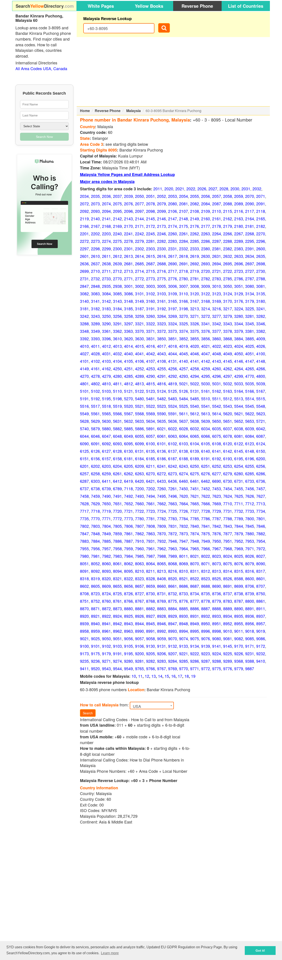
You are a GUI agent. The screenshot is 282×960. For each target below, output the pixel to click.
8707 (260, 586)
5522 (150, 406)
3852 (183, 338)
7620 (183, 496)
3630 (139, 338)
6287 (84, 481)
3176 (238, 301)
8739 (249, 593)
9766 (150, 668)
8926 (139, 616)
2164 (249, 218)
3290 (106, 323)
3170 (227, 301)
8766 (128, 601)
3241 (260, 308)
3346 (260, 323)
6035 (216, 428)
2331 (172, 248)
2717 (172, 271)
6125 (84, 451)
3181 (84, 308)
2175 (183, 226)
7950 (216, 541)
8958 (84, 631)
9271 (106, 661)
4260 (216, 368)
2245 (150, 233)
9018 (249, 631)
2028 (223, 188)
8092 (95, 571)
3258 (128, 316)
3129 (238, 293)
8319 (95, 578)
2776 (172, 278)
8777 (194, 601)
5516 (84, 406)
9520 (95, 668)
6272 (161, 473)
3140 (84, 301)
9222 (194, 653)
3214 (205, 308)
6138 (183, 451)
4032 (117, 353)
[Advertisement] (173, 72)
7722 (139, 511)
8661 (172, 586)
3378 (227, 331)
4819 (172, 383)
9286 (194, 661)
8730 (150, 593)
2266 (227, 233)
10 (134, 676)
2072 (84, 203)
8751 (84, 601)
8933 (216, 616)
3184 (117, 308)
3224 (238, 308)
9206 (161, 653)
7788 (227, 518)
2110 (216, 211)
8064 (150, 563)
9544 (117, 668)
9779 (238, 668)
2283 (172, 241)
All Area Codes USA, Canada (41, 68)
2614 (139, 256)
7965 (194, 548)
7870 (161, 533)
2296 (260, 241)
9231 (249, 653)
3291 (117, 323)
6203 (106, 466)
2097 (139, 211)
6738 (95, 488)
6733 (249, 481)
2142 (117, 218)
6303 (95, 481)
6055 (139, 436)
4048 (216, 353)
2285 (194, 241)
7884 (95, 541)
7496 (172, 496)
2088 (227, 203)
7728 (205, 511)
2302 (139, 248)
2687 (150, 263)
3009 (205, 286)
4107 (150, 361)
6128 (117, 451)
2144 (139, 218)
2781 (194, 278)
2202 (95, 233)
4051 (249, 353)
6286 (260, 473)
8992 (161, 631)
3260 (150, 316)
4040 (128, 353)
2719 (194, 271)
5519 (117, 406)
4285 (128, 376)
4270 (84, 376)
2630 (205, 256)
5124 (161, 391)
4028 (95, 353)
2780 (183, 278)
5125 (172, 391)
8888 (216, 608)
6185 (150, 458)
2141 (106, 218)
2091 (260, 203)
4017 (161, 346)
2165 (260, 218)
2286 (205, 241)
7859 (117, 533)
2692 (194, 263)
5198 (117, 398)
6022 (172, 428)
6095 (128, 443)
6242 (172, 466)
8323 (139, 578)
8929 (172, 616)
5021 (183, 383)
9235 (84, 661)
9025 (95, 638)
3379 (238, 331)
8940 (95, 623)
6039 (249, 428)
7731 (227, 511)
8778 (205, 601)
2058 (227, 196)
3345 (249, 323)
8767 (139, 601)
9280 (128, 661)
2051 (150, 196)
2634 (249, 256)
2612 (117, 256)
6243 (183, 466)
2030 (234, 188)
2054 (183, 196)
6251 (205, 466)
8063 (139, 563)
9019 (260, 631)
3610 (117, 338)
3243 (95, 316)
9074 (183, 638)
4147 (249, 361)
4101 (84, 361)
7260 (161, 488)
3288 (84, 323)
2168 (106, 226)
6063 (172, 436)
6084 (249, 436)
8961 (106, 631)
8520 (172, 578)
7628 (84, 503)
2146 (161, 218)
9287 (205, 661)
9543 (106, 668)
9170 (238, 646)
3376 (205, 331)
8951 (216, 623)
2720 (205, 271)
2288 (227, 241)
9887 (249, 668)
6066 (205, 436)
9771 (194, 668)
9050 (106, 638)
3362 (117, 331)
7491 (117, 496)
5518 (106, 406)
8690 (216, 586)
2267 (238, 233)
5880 (106, 428)
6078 (227, 436)
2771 (128, 278)
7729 (216, 511)
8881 (139, 608)
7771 (106, 518)
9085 (249, 638)
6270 (150, 473)
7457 (260, 488)
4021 (205, 346)
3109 (172, 293)
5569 (150, 413)
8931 (194, 616)
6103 (183, 443)
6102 (172, 443)
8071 (205, 563)
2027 (212, 188)
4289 (139, 376)
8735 (205, 593)
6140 (205, 451)
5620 (227, 413)
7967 (216, 548)
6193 (227, 458)
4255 (161, 368)
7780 (139, 518)
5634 (150, 421)
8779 (216, 601)
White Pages (101, 6)
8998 (216, 631)
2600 (260, 248)
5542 (216, 406)
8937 (260, 616)
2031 (245, 188)
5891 (150, 428)
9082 (238, 638)
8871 (95, 608)
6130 (128, 451)
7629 (95, 503)
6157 (106, 458)
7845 (249, 526)
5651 (227, 421)
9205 (150, 653)
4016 (150, 346)
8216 (172, 571)
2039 (128, 196)
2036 (106, 196)
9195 (128, 653)
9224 (216, 653)
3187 (139, 308)
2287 (216, 241)
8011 (183, 556)
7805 (117, 526)
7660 (139, 503)
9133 (183, 646)
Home (85, 110)
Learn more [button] (110, 953)
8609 (106, 586)
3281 (249, 316)
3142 (106, 301)
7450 (183, 488)
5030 (205, 383)
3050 (227, 286)
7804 (106, 526)
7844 (238, 526)
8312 (205, 571)
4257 (183, 368)
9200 (139, 653)
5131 (194, 391)
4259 (205, 368)
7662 (161, 503)
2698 (260, 263)
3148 (128, 301)
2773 (150, 278)
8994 (183, 631)
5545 (249, 406)
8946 (161, 623)
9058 (150, 638)
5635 (161, 421)
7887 (128, 541)
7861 (128, 533)
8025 (238, 556)
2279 (139, 241)
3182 (95, 308)
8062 (128, 563)
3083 (95, 293)
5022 (194, 383)
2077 (139, 203)
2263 (205, 233)
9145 (227, 646)
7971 (249, 548)
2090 (249, 203)
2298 (95, 248)
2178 (216, 226)
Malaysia (133, 110)
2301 (128, 248)
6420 (139, 481)
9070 (172, 638)
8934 (227, 616)
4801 (84, 383)
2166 (84, 226)
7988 (161, 556)
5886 (139, 428)
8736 (216, 593)
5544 (238, 406)
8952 (227, 623)
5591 (172, 413)
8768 (150, 601)
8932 (205, 616)
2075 (117, 203)
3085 (117, 293)
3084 (106, 293)
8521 (183, 578)
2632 (227, 256)
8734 (194, 593)
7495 (161, 496)
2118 (260, 211)
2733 (106, 278)
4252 (139, 368)
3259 (139, 316)
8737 (227, 593)
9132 (172, 646)
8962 (117, 631)
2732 (95, 278)
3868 (227, 338)
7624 (227, 496)
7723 (150, 511)
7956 (95, 548)
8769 (161, 601)
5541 (205, 406)
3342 (216, 323)
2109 (205, 211)
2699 (84, 271)
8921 (95, 616)
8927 (150, 616)
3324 (172, 323)
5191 (84, 398)
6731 (238, 481)
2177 (205, 226)
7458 (84, 496)
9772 (205, 668)
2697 (249, 263)
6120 (227, 443)
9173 (84, 653)
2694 (216, 263)
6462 (205, 481)
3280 (238, 316)
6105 (205, 443)
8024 (227, 556)
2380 (205, 248)
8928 (161, 616)
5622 (249, 413)
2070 (249, 196)
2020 (168, 188)
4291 (161, 376)
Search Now (44, 136)
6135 (150, 451)
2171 (139, 226)
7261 (172, 488)
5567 (128, 413)
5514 (249, 398)
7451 (194, 488)
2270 (260, 233)
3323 (161, 323)
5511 (216, 398)
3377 (216, 331)
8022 (205, 556)
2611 (106, 256)
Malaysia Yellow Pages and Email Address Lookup (127, 174)
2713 (128, 271)
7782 (161, 518)
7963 (172, 548)
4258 (194, 368)
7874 (194, 533)
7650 (106, 503)
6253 (227, 466)
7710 (227, 503)
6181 (128, 458)
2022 (190, 188)
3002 (139, 286)
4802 (95, 383)
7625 (238, 496)
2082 (194, 203)
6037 (227, 428)
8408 (161, 578)
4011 (95, 346)
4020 (194, 346)
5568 (139, 413)
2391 (249, 248)
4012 (106, 346)
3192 (161, 308)
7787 (216, 518)
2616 (161, 256)
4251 (128, 368)
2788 (260, 278)
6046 (95, 436)
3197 (172, 308)
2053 (172, 196)
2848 (95, 286)
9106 (139, 646)
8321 (117, 578)
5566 (117, 413)
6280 (238, 473)
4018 (172, 346)
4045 (183, 353)
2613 (128, 256)
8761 (117, 601)
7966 (205, 548)
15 (167, 676)
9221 (183, 653)
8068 (172, 563)
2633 (238, 256)
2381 (216, 248)
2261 (183, 233)
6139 (194, 451)
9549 (128, 668)
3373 (172, 331)
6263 (139, 473)
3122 (205, 293)
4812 (128, 383)
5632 (128, 421)
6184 (139, 458)
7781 (150, 518)
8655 (117, 586)
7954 (260, 541)
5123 (150, 391)
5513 (238, 398)
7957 (106, 548)
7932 (161, 541)
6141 (216, 451)
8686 (183, 586)
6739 (106, 488)
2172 (150, 226)
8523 (205, 578)
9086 (260, 638)
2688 (161, 263)
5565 (106, 413)
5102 (95, 391)
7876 (216, 533)
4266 (260, 368)
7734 (260, 511)
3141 (95, 301)
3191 (150, 308)
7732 (238, 511)
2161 (216, 218)
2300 (117, 248)
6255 (249, 466)
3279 (227, 316)
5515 (260, 398)
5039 (260, 383)
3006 (172, 286)
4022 (216, 346)
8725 (117, 593)
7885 (106, 541)
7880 (249, 533)
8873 (117, 608)
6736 (260, 481)
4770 (249, 376)
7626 (249, 496)
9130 (150, 646)
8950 (205, 623)
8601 (260, 578)
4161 (95, 368)
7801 (260, 518)
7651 (117, 503)
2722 (227, 271)
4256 (172, 368)
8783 (227, 601)
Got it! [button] (260, 950)
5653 (249, 421)
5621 (238, 413)
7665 (194, 503)
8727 (139, 593)
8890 (238, 608)
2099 (161, 211)
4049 (227, 353)
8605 (95, 586)
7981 (95, 556)
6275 (194, 473)
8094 (117, 571)
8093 (106, 571)
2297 (84, 248)
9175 (95, 653)
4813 (139, 383)
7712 (249, 503)
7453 (216, 488)
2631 (216, 256)
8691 (227, 586)
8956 (249, 623)
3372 (161, 331)
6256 (260, 466)
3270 (183, 316)
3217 (227, 308)
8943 (128, 623)
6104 (194, 443)
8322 (128, 578)
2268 (249, 233)
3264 (161, 316)
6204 (117, 466)
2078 (150, 203)
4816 (161, 383)
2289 (238, 241)
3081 (260, 286)
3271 (194, 316)
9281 (139, 661)
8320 (106, 578)
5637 (183, 421)
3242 (84, 316)
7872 (172, 533)
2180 (238, 226)
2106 (172, 211)
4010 (84, 346)
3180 (260, 301)
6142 (227, 451)
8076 (238, 563)
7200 (139, 488)
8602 (84, 586)
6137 (172, 451)
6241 (161, 466)
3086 (128, 293)
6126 (95, 451)
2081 (183, 203)
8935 (238, 616)
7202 (150, 488)
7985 (139, 556)
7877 (227, 533)
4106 (139, 361)
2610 (95, 256)
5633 (139, 421)
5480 (139, 398)
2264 (216, 233)
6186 (161, 458)
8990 (139, 631)
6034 (205, 428)
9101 (95, 646)
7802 (84, 526)
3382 (260, 331)
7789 (238, 518)
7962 (161, 548)
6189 (194, 458)
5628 (84, 421)
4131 (172, 361)
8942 (117, 623)
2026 (201, 188)
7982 (106, 556)
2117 (249, 211)
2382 (227, 248)
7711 (238, 503)
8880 (128, 608)
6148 (249, 451)
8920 (84, 616)
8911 (260, 608)
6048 (117, 436)
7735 (84, 518)
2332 (183, 248)
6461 (194, 481)
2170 (128, 226)
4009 (260, 338)
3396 (106, 338)
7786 (205, 518)
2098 (150, 211)
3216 (216, 308)
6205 (128, 466)
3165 (172, 301)
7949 (205, 541)
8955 (238, 623)
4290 (150, 376)
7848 (95, 533)
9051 (117, 638)
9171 (249, 646)
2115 (227, 211)
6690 (216, 481)
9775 (216, 668)
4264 (238, 368)
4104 (117, 361)
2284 (183, 241)
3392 (84, 338)
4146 (238, 361)
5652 (238, 421)
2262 (194, 233)
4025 (249, 346)
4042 (150, 353)
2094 (106, 211)
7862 (139, 533)
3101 (139, 293)
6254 (238, 466)
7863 (150, 533)
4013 (117, 346)
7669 (216, 503)
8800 (249, 601)
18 (186, 676)
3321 (139, 323)
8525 (216, 578)
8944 (139, 623)
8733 (183, 593)
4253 (150, 368)
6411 (106, 481)
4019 (183, 346)
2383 (238, 248)
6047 (106, 436)
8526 (227, 578)
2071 (260, 196)
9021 (84, 638)
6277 (216, 473)
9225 (227, 653)
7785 (194, 518)
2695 (227, 263)
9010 (227, 631)
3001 (128, 286)
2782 (205, 278)
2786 (238, 278)
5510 (205, 398)
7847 (84, 533)
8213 (161, 571)
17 (180, 676)
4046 (194, 353)
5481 (150, 398)
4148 (260, 361)
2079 (161, 203)
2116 (238, 211)
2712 (117, 271)
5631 (117, 421)
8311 (194, 571)
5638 (194, 421)
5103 (106, 391)
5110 (117, 391)
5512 (227, 398)
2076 (128, 203)
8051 (84, 563)
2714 (139, 271)
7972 (260, 548)
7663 (172, 503)
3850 (161, 338)
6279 (227, 473)
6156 (95, 458)
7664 (183, 503)
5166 (249, 391)
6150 (260, 451)
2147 (172, 218)
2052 (161, 196)
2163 (238, 218)
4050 (238, 353)
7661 (150, 503)
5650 (216, 421)
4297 (227, 376)
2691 (183, 263)
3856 (205, 338)
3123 (216, 293)
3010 (216, 286)
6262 (128, 473)
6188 (183, 458)
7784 (183, 518)
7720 (117, 511)
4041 (139, 353)
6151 (84, 458)
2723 (238, 271)
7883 (84, 541)
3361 (106, 331)
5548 (260, 406)
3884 (238, 338)
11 (140, 676)
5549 (84, 413)
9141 (216, 646)
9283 (161, 661)
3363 (128, 331)
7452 (205, 488)
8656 (128, 586)
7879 (238, 533)
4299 (238, 376)
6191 (205, 458)
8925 (128, 616)
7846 (260, 526)
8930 (183, 616)
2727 (249, 271)
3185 (128, 308)
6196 (249, 458)
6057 (150, 436)
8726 (128, 593)
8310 (183, 571)
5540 (194, 406)
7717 (84, 511)
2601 (84, 256)
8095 (128, 571)
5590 (161, 413)
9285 (183, 661)
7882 (260, 533)
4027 (84, 353)
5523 (161, 406)
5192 (95, 398)
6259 (106, 473)
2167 (95, 226)
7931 (150, 541)
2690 (172, 263)
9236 (95, 661)
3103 (161, 293)
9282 (150, 661)
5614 (216, 413)
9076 (205, 638)
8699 (238, 586)
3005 (161, 286)
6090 (84, 443)
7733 (249, 511)
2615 (150, 256)
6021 (161, 428)
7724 (161, 511)
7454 (227, 488)
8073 (216, 563)
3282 (260, 316)
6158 (117, 458)
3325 (183, 323)
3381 (249, 331)
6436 (172, 481)
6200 (260, 458)
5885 (128, 428)
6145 (238, 451)
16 (173, 676)
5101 (84, 391)
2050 (139, 196)
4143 (216, 361)
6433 (161, 481)
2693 (205, 263)
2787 (249, 278)
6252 (216, 466)
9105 (128, 646)
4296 (216, 376)
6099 (139, 443)
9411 (84, 668)
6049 (128, 436)
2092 (84, 211)
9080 (216, 638)
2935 (106, 286)
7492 (128, 496)
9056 (128, 638)
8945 (150, 623)
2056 (205, 196)
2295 (249, 241)
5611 (183, 413)
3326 (194, 323)
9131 (161, 646)
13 (153, 676)
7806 (128, 526)
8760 (106, 601)
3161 (161, 301)
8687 (194, 586)
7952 (238, 541)
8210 (139, 571)
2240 (117, 233)
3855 (194, 338)
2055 (194, 196)
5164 (238, 391)
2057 (216, 196)
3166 (183, 301)
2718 (183, 271)
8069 (183, 563)
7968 (227, 548)
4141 (194, 361)
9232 (260, 653)
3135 (260, 293)
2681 (128, 263)
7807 (139, 526)
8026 (249, 556)
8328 (150, 578)
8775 (172, 601)
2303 (150, 248)
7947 (183, 541)
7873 (183, 533)
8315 (238, 571)
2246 (161, 233)
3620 (128, 338)
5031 (216, 383)
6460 (183, 481)
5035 (249, 383)
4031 (106, 353)
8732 (172, 593)
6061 (161, 436)
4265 (249, 368)
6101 (161, 443)
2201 (84, 233)
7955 (84, 548)
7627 (260, 496)
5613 (205, 413)
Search (88, 713)
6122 (238, 443)
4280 (117, 376)
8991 (150, 631)
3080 (249, 286)
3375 (194, 331)
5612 (194, 413)
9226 (238, 653)
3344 (238, 323)
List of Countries (245, 6)
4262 (227, 368)
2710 (95, 271)
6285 (249, 473)
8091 (84, 571)
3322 (150, 323)
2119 (84, 218)
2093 (95, 211)
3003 (150, 286)
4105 (128, 361)
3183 (106, 308)
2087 (216, 203)
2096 (128, 211)
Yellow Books (149, 6)
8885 (183, 608)
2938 (117, 286)
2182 (260, 226)
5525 (183, 406)
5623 (260, 413)
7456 (249, 488)
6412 (117, 481)
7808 (150, 526)
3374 (183, 331)
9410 (260, 661)
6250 (194, 466)
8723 (95, 593)
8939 (84, 623)
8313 (216, 571)
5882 (117, 428)
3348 (84, 331)
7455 (238, 488)
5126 (183, 391)
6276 (205, 473)
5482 (161, 398)
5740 (84, 428)
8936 (249, 616)
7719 (106, 511)
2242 (139, 233)
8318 (84, 578)
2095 (117, 211)
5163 (227, 391)
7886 (117, 541)
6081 (238, 436)
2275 (117, 241)
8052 (95, 563)
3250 (106, 316)
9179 (106, 653)
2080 (172, 203)
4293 (183, 376)
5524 (172, 406)
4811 (117, 383)
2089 (238, 203)
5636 (172, 421)
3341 (205, 323)
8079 (249, 563)
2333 (194, 248)
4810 (106, 383)
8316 (249, 571)
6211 (150, 466)
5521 (139, 406)
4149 (84, 368)
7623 (216, 496)
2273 (95, 241)
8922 (106, 616)
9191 (117, 653)
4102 (95, 361)
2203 (106, 233)
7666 (205, 503)
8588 (238, 578)
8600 (249, 578)
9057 (139, 638)
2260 (172, 233)
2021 (179, 188)
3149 (139, 301)
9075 (194, 638)
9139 (205, 646)
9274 (117, 661)
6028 (183, 428)
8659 (150, 586)
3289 (95, 323)
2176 (194, 226)
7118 (128, 488)
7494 (150, 496)
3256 (117, 316)
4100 (260, 353)
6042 (260, 428)
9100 (84, 646)
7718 (95, 511)
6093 (117, 443)
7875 (205, 533)
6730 (227, 481)
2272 (84, 241)
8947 (172, 623)
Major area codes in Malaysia (107, 181)
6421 (150, 481)
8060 (106, 563)
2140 (95, 218)
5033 (238, 383)
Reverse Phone (197, 6)
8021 (194, 556)
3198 (183, 308)
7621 (194, 496)
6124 (260, 443)
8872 (106, 608)
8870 (84, 608)
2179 (227, 226)
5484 (183, 398)
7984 (128, 556)
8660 (161, 586)
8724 (106, 593)
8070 (194, 563)
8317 (260, 571)
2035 (95, 196)
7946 (172, 541)
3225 (249, 308)
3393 (95, 338)
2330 (161, 248)
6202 (95, 466)
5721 (260, 421)
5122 (139, 391)
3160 (150, 301)
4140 (183, 361)
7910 (139, 541)
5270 (128, 398)
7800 (249, 518)
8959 (95, 631)
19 (193, 676)
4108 (161, 361)
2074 (106, 203)
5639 (205, 421)
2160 (205, 218)
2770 (117, 278)
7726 (183, 511)
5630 (106, 421)
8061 (117, 563)
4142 (205, 361)
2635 (260, 256)
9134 (194, 646)
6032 (194, 428)
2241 (128, 233)
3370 (139, 331)
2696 (238, 263)
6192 (216, 458)
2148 (183, 218)
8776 (183, 601)
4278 (95, 376)
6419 (128, 481)
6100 (150, 443)
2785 (227, 278)
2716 (161, 271)
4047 (205, 353)
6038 (238, 428)
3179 (249, 301)
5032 (227, 383)
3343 (227, 323)
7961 (150, 548)
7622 (205, 496)
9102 (106, 646)
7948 (194, 541)
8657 (139, 586)
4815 (150, 383)
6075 (216, 436)
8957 (260, 623)
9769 (172, 668)
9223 (205, 653)
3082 (84, 293)
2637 (95, 263)
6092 (106, 443)
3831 (150, 338)
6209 (139, 466)
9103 (117, 646)
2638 (106, 263)
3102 (150, 293)
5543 (227, 406)
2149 (194, 218)
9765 (139, 668)
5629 (95, 421)
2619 (194, 256)
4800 (260, 376)
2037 (117, 196)
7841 (205, 526)
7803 (95, 526)
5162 (216, 391)
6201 (84, 466)
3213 (194, 308)
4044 (172, 353)
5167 (260, 391)
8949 (194, 623)
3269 (172, 316)
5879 (95, 428)
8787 (238, 601)
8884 (172, 608)
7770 (95, 518)
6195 (238, 458)
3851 (172, 338)
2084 (205, 203)
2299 (106, 248)
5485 (194, 398)
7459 (95, 496)
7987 (150, 556)
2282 (161, 241)
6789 (117, 488)
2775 (161, 278)
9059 (161, 638)
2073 (95, 203)
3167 (194, 301)
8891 (249, 608)
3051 (238, 286)
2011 (157, 188)
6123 (249, 443)
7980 (84, 556)
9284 (172, 661)
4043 (161, 353)
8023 (216, 556)
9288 (216, 661)
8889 (227, 608)
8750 (260, 593)
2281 (150, 241)
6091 (95, 443)
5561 (95, 413)
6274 (183, 473)
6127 (106, 451)
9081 (227, 638)
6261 (117, 473)
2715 (150, 271)
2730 (260, 271)
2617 (172, 256)
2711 (106, 271)
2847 (84, 286)
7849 (106, 533)
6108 (216, 443)
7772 (117, 518)
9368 (238, 661)
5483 (172, 398)
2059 (238, 196)
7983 (117, 556)
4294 (194, 376)
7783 (172, 518)
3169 (216, 301)
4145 (227, 361)
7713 (260, 503)
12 (147, 676)
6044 (84, 436)
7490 (106, 496)
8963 (128, 631)
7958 (117, 548)
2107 (183, 211)
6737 (84, 488)
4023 (227, 346)
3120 (194, 293)
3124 (227, 293)
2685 (139, 263)
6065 (194, 436)
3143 (117, 301)
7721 (128, 511)
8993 (172, 631)
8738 (238, 593)
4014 (128, 346)
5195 (106, 398)
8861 (260, 601)
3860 (216, 338)
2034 (84, 196)
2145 (150, 218)
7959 (128, 548)
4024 (238, 346)
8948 (183, 623)
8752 (95, 601)
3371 (150, 331)
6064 (183, 436)
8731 (161, 593)
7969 (238, 548)
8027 (260, 556)
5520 (128, 406)
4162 (106, 368)
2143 (128, 218)
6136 (161, 451)
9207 (172, 653)
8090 (260, 563)
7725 (172, 511)
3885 (249, 338)
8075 (227, 563)
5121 (128, 391)
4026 (260, 346)
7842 (216, 526)
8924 (117, 616)
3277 (216, 316)
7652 (128, 503)
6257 (84, 473)
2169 (117, 226)
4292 (172, 376)
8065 (161, 563)
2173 (161, 226)
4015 (139, 346)
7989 (172, 556)
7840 (194, 526)
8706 (249, 586)
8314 (227, 571)
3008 (194, 286)
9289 (227, 661)
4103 (106, 361)
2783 (216, 278)
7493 (139, 496)
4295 (205, 376)
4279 (106, 376)
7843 (227, 526)
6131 (139, 451)
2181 (249, 226)
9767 (161, 668)
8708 (84, 593)
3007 (183, 286)
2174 (172, 226)
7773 (128, 518)
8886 (194, 608)
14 (160, 676)
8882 (150, 608)
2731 (84, 278)
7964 (183, 548)
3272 (205, 316)
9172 (260, 646)
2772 (139, 278)
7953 (249, 541)
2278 (128, 241)
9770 (183, 668)
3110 (183, 293)
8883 (161, 608)
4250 (117, 368)
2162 (227, 218)
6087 (260, 436)
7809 (161, 526)
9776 (227, 668)
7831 (172, 526)
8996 (205, 631)
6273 (172, 473)
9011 (238, 631)
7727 (194, 511)
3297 (128, 323)
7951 (227, 541)
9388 (249, 661)
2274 (106, 241)
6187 (172, 458)
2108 (194, 211)
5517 (95, 406)
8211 (150, 571)
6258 (95, 473)
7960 (139, 548)
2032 (256, 188)
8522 (194, 578)
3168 (205, 301)
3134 (249, 293)
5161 (205, 391)
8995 (194, 631)
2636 (84, 263)
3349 (95, 331)
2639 (117, 263)
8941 (106, 623)
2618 (183, 256)
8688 (205, 586)
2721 (216, 271)
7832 (183, 526)
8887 (205, 608)
